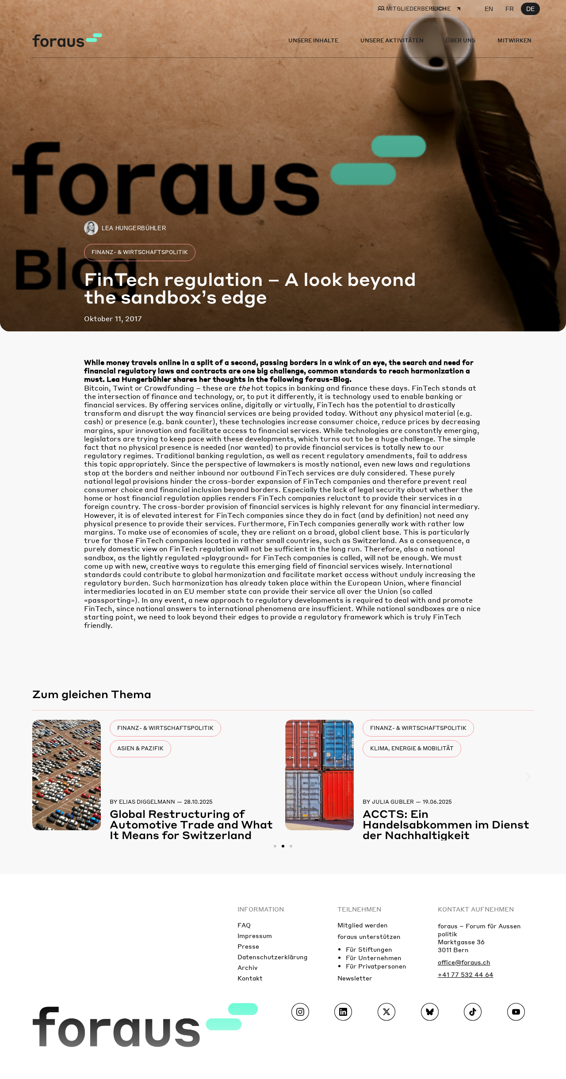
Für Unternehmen (374, 957)
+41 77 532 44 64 (465, 974)
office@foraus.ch (464, 962)
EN (489, 8)
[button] (37, 777)
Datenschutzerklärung (272, 957)
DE (530, 8)
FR (509, 8)
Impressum (254, 935)
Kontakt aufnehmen (476, 909)
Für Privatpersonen (376, 966)
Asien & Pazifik (140, 748)
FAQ (244, 925)
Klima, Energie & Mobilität (412, 748)
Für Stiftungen (369, 949)
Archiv (247, 967)
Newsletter (354, 978)
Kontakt (250, 978)
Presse (248, 946)
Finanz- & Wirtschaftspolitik (140, 252)
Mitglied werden (362, 925)
